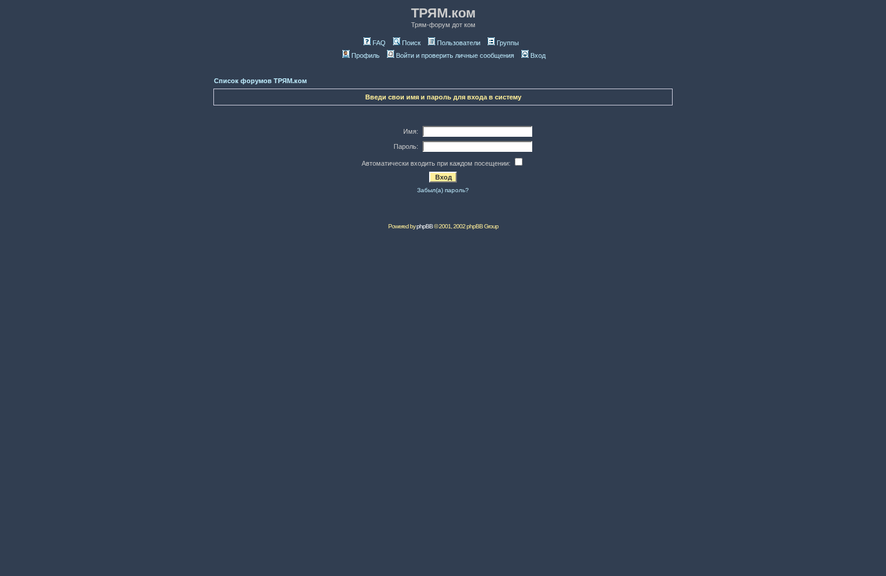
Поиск (411, 42)
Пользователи (458, 42)
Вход (537, 55)
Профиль (365, 55)
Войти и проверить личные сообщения (455, 55)
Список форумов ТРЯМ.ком (260, 80)
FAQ (379, 42)
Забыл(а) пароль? (443, 190)
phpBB (424, 226)
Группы (508, 42)
